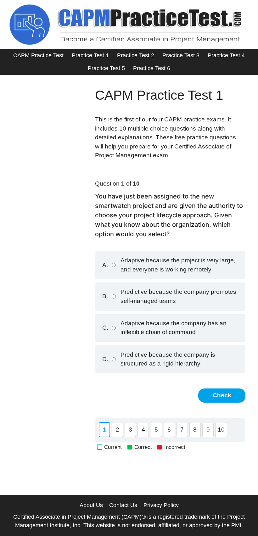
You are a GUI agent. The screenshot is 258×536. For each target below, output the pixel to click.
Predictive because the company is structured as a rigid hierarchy (158, 359)
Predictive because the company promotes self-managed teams (169, 296)
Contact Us (123, 505)
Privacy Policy (161, 505)
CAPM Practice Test (38, 55)
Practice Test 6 (151, 68)
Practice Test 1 (90, 55)
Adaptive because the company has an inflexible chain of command (164, 328)
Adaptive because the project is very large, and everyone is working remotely (168, 265)
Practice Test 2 (135, 55)
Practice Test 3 (180, 55)
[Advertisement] (47, 118)
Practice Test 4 (226, 55)
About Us (91, 505)
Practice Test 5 (106, 68)
